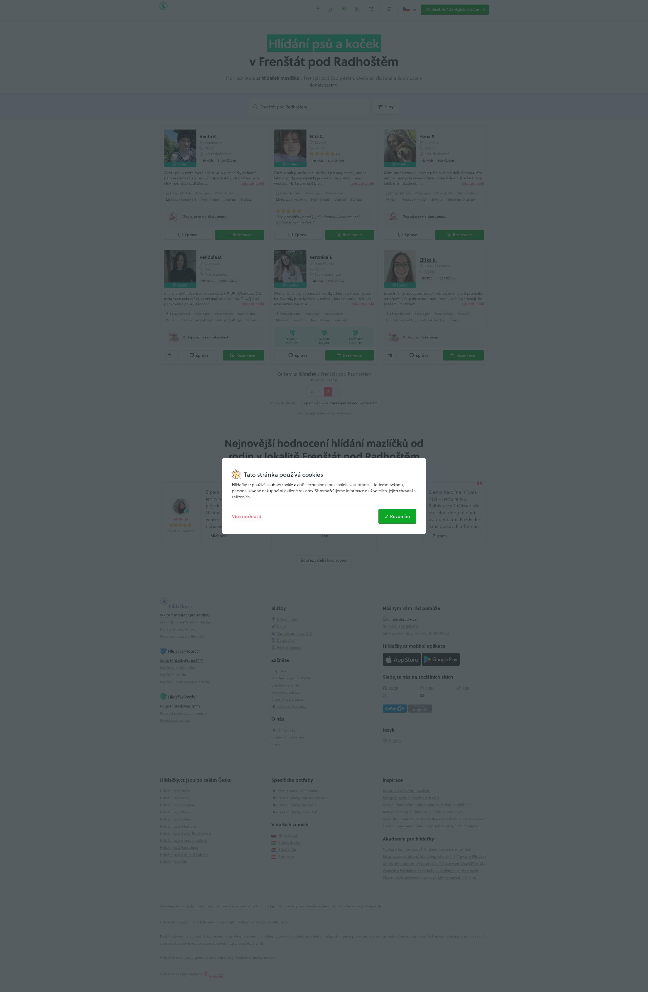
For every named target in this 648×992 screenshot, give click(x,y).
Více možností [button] (246, 516)
